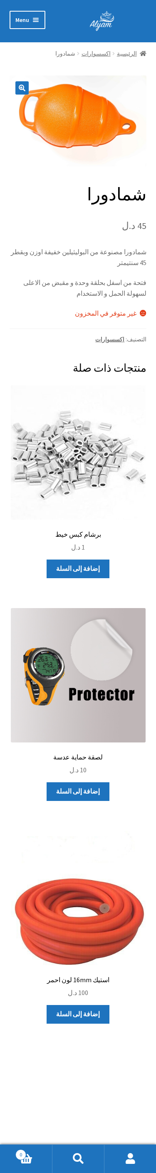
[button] (22, 88)
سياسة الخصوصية (122, 1114)
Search (78, 1159)
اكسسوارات (96, 53)
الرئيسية (127, 53)
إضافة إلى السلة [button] (78, 568)
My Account (130, 1159)
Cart (36, 1152)
